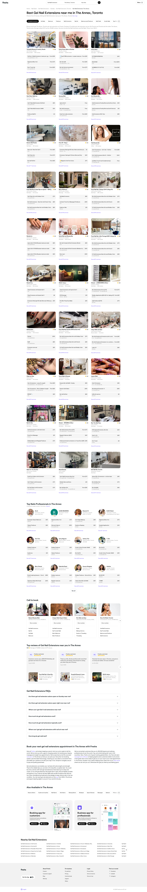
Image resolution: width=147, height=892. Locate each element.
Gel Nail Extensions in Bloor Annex (78, 856)
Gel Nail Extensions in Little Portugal (105, 856)
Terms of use (90, 876)
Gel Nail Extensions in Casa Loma (54, 853)
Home (28, 8)
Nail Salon (34, 8)
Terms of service (91, 873)
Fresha (33, 751)
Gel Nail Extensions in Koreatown (78, 848)
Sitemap (45, 878)
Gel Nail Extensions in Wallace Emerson (79, 853)
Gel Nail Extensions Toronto (63, 8)
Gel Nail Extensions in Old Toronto (29, 843)
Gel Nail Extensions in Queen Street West (107, 851)
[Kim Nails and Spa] (85, 621)
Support (67, 878)
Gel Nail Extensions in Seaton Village (55, 851)
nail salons (30, 757)
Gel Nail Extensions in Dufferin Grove (106, 848)
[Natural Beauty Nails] (38, 621)
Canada (52, 8)
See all (73, 590)
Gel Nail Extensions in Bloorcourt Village (79, 851)
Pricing (66, 873)
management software (81, 757)
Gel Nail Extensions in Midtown (28, 853)
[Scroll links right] (126, 850)
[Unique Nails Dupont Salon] (62, 621)
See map (75, 16)
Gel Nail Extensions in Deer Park (104, 846)
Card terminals (68, 876)
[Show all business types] (119, 792)
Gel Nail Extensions (43, 8)
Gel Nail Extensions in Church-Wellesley (56, 848)
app (57, 777)
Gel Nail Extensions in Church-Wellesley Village (81, 843)
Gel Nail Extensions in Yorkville (53, 843)
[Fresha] (5, 2)
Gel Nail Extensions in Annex (53, 846)
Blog (44, 876)
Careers (45, 871)
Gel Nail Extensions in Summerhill (29, 846)
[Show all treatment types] (119, 21)
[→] (120, 620)
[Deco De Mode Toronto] (109, 621)
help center (116, 760)
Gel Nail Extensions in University (104, 843)
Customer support (47, 873)
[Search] (99, 2)
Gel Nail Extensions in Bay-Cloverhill (55, 856)
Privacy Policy (90, 871)
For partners (68, 871)
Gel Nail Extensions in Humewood (78, 846)
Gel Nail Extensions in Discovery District (106, 853)
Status (66, 881)
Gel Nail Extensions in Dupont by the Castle (31, 851)
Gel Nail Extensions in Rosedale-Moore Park (31, 848)
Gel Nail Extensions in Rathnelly (28, 856)
